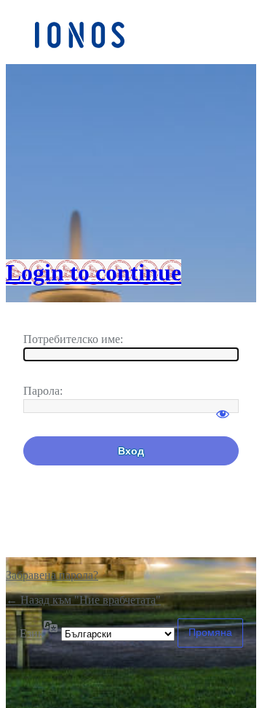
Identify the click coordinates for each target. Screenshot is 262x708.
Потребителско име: (73, 339)
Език (32, 633)
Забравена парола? (52, 575)
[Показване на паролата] (223, 407)
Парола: (43, 391)
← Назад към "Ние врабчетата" (83, 600)
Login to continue (93, 272)
